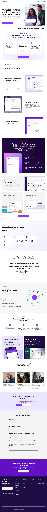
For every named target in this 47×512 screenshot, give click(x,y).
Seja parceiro (32, 484)
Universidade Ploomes (41, 483)
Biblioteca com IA (17, 491)
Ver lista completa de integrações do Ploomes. (8, 308)
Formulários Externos (17, 483)
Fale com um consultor (26, 405)
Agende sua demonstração (23, 57)
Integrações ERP (17, 494)
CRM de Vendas (17, 480)
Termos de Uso (22, 509)
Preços (25, 1)
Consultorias (24, 484)
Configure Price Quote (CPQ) (17, 487)
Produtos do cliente (17, 490)
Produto (5, 4)
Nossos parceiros (33, 483)
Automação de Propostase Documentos (18, 485)
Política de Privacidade (16, 509)
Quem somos (32, 480)
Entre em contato (27, 453)
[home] (4, 1)
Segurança (16, 497)
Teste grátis (43, 1)
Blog (38, 480)
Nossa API (16, 495)
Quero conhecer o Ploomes (7, 22)
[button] (9, 1)
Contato (28, 1)
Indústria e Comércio (25, 480)
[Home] (2, 4)
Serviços (24, 483)
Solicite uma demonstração (23, 471)
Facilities (24, 487)
